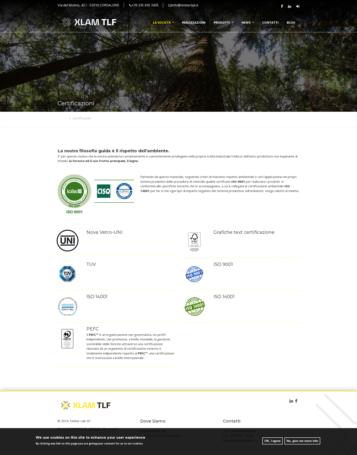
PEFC (92, 329)
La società (162, 22)
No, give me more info (302, 441)
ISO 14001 (96, 296)
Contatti (270, 22)
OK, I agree (272, 441)
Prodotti (222, 22)
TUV (91, 264)
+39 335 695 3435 (145, 5)
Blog (291, 22)
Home (66, 118)
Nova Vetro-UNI (104, 232)
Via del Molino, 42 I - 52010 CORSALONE (88, 5)
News (246, 22)
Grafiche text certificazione (244, 232)
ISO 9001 (223, 264)
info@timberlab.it (184, 5)
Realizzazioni (194, 22)
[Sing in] (297, 6)
